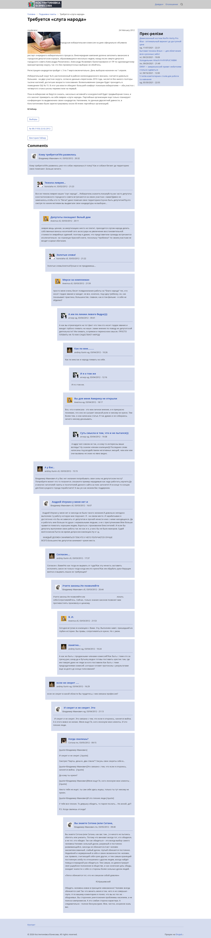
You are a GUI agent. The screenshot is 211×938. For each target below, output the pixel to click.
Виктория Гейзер (37, 138)
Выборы (33, 119)
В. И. (71, 617)
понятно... (74, 645)
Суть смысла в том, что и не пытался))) (104, 433)
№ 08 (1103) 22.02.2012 (39, 128)
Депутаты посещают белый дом (71, 217)
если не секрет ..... (67, 682)
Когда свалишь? (78, 738)
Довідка (158, 4)
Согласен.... (63, 554)
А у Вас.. (50, 467)
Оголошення (172, 4)
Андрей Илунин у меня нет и (69, 501)
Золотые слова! (66, 254)
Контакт (31, 924)
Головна (31, 14)
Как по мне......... (84, 348)
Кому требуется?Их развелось (57, 154)
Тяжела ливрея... (55, 182)
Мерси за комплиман (75, 279)
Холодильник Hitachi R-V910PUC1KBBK (158, 60)
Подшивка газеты (47, 14)
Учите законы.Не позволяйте (80, 585)
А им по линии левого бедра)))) (87, 314)
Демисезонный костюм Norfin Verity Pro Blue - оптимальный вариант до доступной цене (160, 41)
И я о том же (88, 373)
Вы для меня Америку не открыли (95, 398)
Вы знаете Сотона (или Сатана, (93, 823)
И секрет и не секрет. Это (78, 707)
